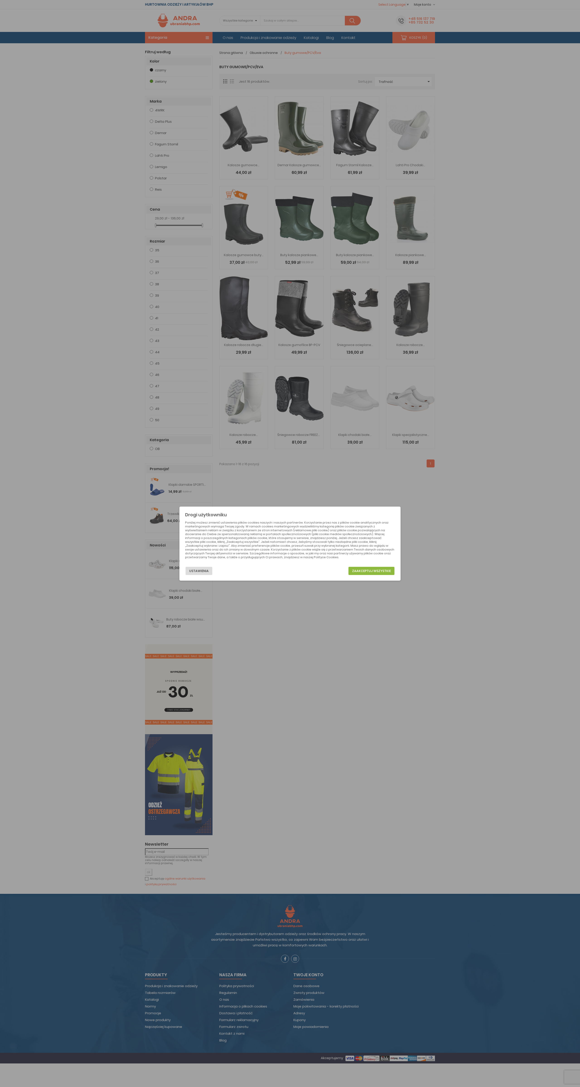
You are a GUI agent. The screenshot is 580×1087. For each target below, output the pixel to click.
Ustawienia (199, 571)
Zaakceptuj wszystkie (371, 571)
